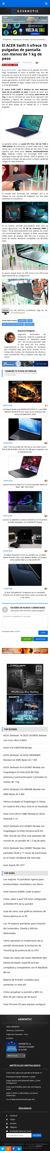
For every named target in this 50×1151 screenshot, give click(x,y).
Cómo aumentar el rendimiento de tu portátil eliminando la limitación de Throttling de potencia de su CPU (23, 945)
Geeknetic (8, 39)
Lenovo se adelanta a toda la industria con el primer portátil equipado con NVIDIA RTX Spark (25, 521)
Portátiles (26, 39)
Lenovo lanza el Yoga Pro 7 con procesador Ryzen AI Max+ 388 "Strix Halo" (25, 485)
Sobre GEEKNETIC (12, 1027)
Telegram (13, 1127)
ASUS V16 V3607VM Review (17, 747)
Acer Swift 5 (29, 324)
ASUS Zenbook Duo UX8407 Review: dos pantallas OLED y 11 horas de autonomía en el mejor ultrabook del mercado (24, 853)
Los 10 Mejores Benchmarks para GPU (20, 1099)
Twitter (12, 1119)
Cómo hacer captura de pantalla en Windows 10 (24, 1073)
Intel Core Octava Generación (12, 324)
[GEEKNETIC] (25, 11)
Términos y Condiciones (15, 1030)
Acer (30, 320)
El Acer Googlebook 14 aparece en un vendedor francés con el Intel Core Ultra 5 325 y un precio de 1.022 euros (25, 594)
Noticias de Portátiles (38, 39)
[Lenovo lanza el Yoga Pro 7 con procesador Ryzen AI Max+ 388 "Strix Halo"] (25, 457)
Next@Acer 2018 (10, 65)
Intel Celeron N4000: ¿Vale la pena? (21, 891)
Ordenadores (17, 39)
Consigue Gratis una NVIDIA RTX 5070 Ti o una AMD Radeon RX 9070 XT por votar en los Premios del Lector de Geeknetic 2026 (25, 411)
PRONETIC (39, 1146)
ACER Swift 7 (12, 70)
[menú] (3, 3)
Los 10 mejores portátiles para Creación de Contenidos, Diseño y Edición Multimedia (24, 928)
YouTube (13, 1123)
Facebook (13, 1116)
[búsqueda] (46, 3)
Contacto (9, 1038)
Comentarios (18, 313)
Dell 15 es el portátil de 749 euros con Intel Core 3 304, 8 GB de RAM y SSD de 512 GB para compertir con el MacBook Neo (25, 449)
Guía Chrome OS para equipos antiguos (24, 1004)
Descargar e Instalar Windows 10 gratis (20, 1077)
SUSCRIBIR (37, 1135)
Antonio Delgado (12, 62)
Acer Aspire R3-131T (14, 865)
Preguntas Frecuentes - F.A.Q (17, 1034)
